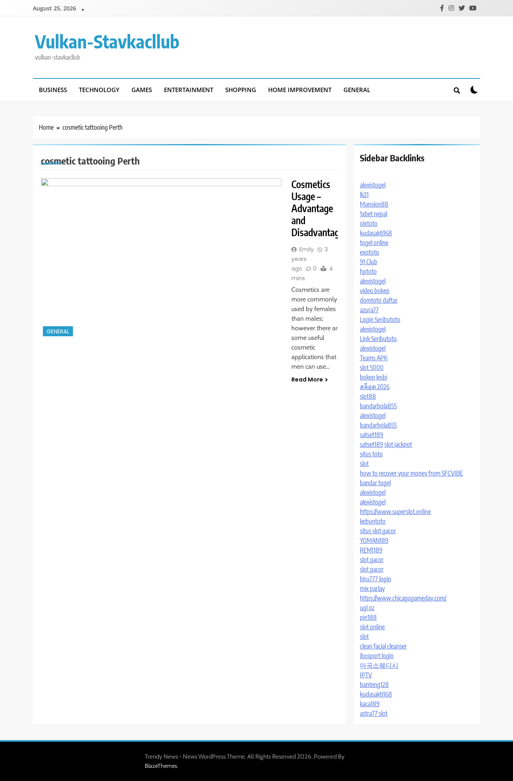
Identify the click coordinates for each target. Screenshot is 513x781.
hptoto (368, 271)
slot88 (368, 396)
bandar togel (375, 483)
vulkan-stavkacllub (107, 41)
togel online (374, 243)
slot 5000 (372, 367)
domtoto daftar (379, 300)
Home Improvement (299, 90)
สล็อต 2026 (375, 387)
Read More (307, 379)
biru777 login (375, 579)
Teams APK (374, 358)
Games (141, 90)
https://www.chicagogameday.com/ (403, 598)
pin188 (368, 617)
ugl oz (367, 608)
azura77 (369, 310)
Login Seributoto (380, 319)
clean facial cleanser (383, 646)
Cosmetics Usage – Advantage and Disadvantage (317, 208)
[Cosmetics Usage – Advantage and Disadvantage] (161, 258)
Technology (99, 90)
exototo (369, 252)
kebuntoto (373, 521)
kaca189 (370, 704)
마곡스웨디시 (379, 665)
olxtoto (369, 223)
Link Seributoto (378, 339)
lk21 (364, 195)
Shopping (240, 90)
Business (53, 90)
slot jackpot (398, 444)
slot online (372, 627)
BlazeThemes (161, 765)
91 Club (368, 262)
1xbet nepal (373, 214)
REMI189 (371, 550)
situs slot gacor (378, 531)
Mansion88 (374, 204)
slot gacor (372, 560)
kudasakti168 (376, 233)
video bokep (375, 291)
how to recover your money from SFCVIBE (411, 473)
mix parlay (372, 588)
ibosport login (377, 656)
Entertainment (188, 90)
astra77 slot (374, 713)
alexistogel (373, 185)
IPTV (366, 675)
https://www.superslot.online (395, 512)
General (356, 90)
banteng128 (374, 685)
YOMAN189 (374, 540)
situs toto (371, 454)
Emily (306, 249)
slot (364, 464)
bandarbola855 (378, 406)
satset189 (371, 435)
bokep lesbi (373, 377)
